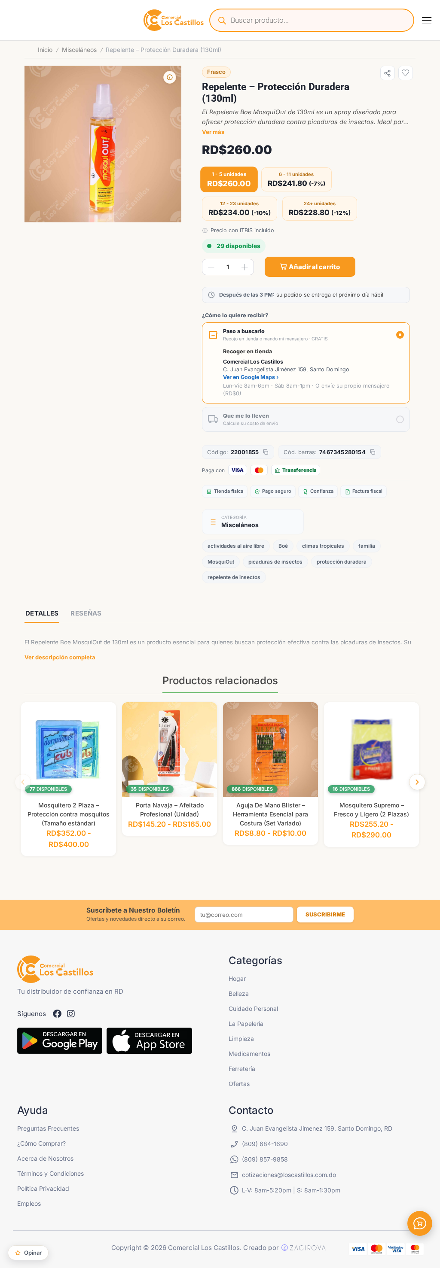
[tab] (41, 614)
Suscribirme (325, 914)
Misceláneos (79, 49)
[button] (427, 20)
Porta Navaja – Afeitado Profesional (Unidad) (170, 809)
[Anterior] (23, 782)
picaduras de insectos (275, 561)
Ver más (213, 131)
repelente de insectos (234, 577)
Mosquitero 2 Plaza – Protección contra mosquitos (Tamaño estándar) (69, 814)
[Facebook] (57, 1014)
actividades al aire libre (236, 546)
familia (366, 546)
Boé (283, 546)
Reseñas (85, 613)
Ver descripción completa (59, 657)
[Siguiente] (417, 782)
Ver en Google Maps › (250, 377)
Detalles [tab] (41, 613)
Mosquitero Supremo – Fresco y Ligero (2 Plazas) (371, 809)
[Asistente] (419, 1223)
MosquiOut (221, 561)
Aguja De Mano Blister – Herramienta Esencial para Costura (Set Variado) (270, 814)
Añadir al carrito (314, 267)
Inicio (45, 49)
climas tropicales (323, 546)
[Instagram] (71, 1014)
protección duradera (342, 561)
